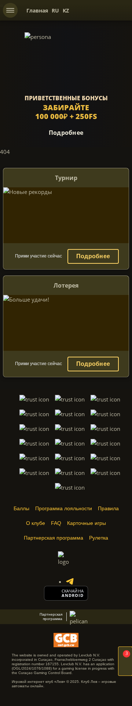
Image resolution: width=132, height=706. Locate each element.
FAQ (56, 523)
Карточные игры (86, 523)
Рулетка (98, 538)
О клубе (35, 523)
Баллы (21, 508)
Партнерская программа (53, 538)
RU (55, 10)
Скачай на (73, 591)
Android (73, 595)
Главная (37, 10)
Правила (108, 508)
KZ (66, 10)
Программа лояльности (63, 508)
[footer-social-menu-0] (69, 581)
